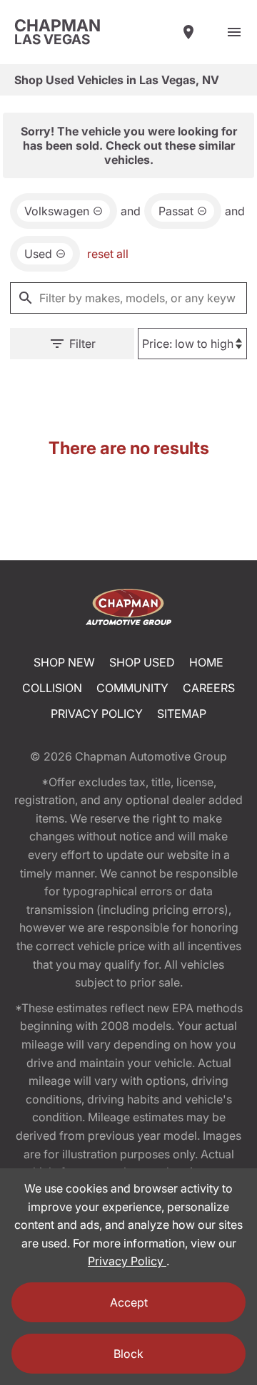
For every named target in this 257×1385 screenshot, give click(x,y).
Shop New (64, 662)
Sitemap (181, 713)
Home (206, 662)
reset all (107, 254)
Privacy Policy (97, 713)
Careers (209, 688)
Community (132, 688)
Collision (52, 688)
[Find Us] (188, 32)
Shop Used (142, 662)
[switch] (234, 32)
